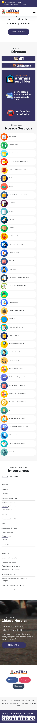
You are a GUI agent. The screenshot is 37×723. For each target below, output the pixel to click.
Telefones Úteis (14, 435)
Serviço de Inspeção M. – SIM (18, 426)
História (4, 514)
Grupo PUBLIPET (14, 227)
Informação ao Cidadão (16, 244)
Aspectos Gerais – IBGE (9, 528)
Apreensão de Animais (9, 498)
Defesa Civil (5, 553)
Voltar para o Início (18, 31)
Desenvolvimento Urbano (10, 590)
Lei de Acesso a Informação (13, 2)
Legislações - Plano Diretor (11, 569)
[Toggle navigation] (33, 11)
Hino (3, 523)
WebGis (11, 451)
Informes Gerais (14, 252)
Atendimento (13, 144)
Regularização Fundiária (17, 385)
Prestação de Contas (16, 368)
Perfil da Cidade (7, 510)
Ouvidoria (24, 4)
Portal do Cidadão (15, 352)
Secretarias (5, 549)
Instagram (25, 680)
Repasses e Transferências (17, 402)
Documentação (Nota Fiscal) (18, 194)
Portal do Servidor (15, 360)
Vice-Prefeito (6, 544)
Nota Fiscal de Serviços (16, 310)
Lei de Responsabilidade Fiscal (19, 277)
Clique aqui (13, 645)
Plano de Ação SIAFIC (16, 327)
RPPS (10, 410)
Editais (11, 211)
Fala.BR (11, 219)
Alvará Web (12, 136)
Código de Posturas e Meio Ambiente (14, 585)
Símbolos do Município (9, 519)
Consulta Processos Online (17, 169)
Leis (3, 480)
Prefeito (4, 540)
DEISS (11, 186)
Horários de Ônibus (15, 236)
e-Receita (12, 203)
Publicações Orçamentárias (18, 377)
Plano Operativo (14, 335)
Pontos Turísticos (7, 532)
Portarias (5, 493)
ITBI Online (12, 261)
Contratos (12, 178)
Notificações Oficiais (8, 503)
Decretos (5, 484)
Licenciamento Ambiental (17, 286)
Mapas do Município (8, 574)
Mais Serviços (13, 302)
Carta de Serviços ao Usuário (18, 161)
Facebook (12, 680)
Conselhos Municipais (9, 562)
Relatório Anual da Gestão (17, 393)
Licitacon (12, 294)
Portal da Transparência (10, 4)
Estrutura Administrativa (9, 558)
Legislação (12, 269)
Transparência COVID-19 (17, 443)
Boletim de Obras (14, 153)
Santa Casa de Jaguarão (17, 418)
